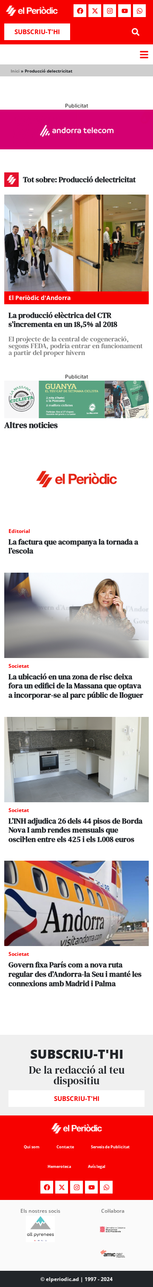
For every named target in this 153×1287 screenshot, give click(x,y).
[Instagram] (109, 10)
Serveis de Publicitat (110, 1147)
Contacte (65, 1147)
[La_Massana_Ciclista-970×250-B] (76, 415)
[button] (135, 32)
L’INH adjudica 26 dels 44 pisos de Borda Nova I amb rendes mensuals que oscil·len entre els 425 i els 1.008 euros (75, 829)
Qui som (32, 1147)
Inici (15, 71)
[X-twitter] (94, 10)
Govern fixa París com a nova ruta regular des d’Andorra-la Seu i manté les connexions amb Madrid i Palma (75, 973)
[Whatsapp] (139, 10)
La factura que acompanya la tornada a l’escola (73, 546)
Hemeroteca (59, 1166)
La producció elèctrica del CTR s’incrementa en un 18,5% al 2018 (62, 320)
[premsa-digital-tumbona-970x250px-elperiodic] (76, 147)
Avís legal (96, 1166)
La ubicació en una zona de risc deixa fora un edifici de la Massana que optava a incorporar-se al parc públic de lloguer (75, 685)
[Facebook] (80, 10)
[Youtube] (124, 10)
